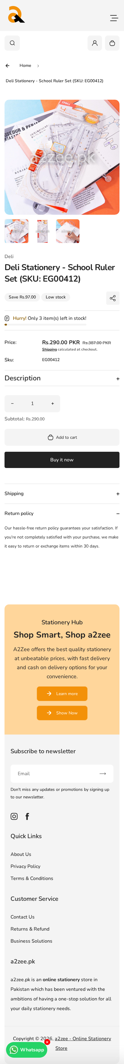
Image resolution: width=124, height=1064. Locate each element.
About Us (21, 854)
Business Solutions (31, 941)
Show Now (67, 713)
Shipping (49, 349)
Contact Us (23, 917)
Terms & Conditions (32, 878)
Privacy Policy (25, 866)
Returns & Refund (30, 929)
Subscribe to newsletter (43, 751)
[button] (17, 231)
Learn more (67, 694)
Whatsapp (32, 1050)
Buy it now (62, 460)
